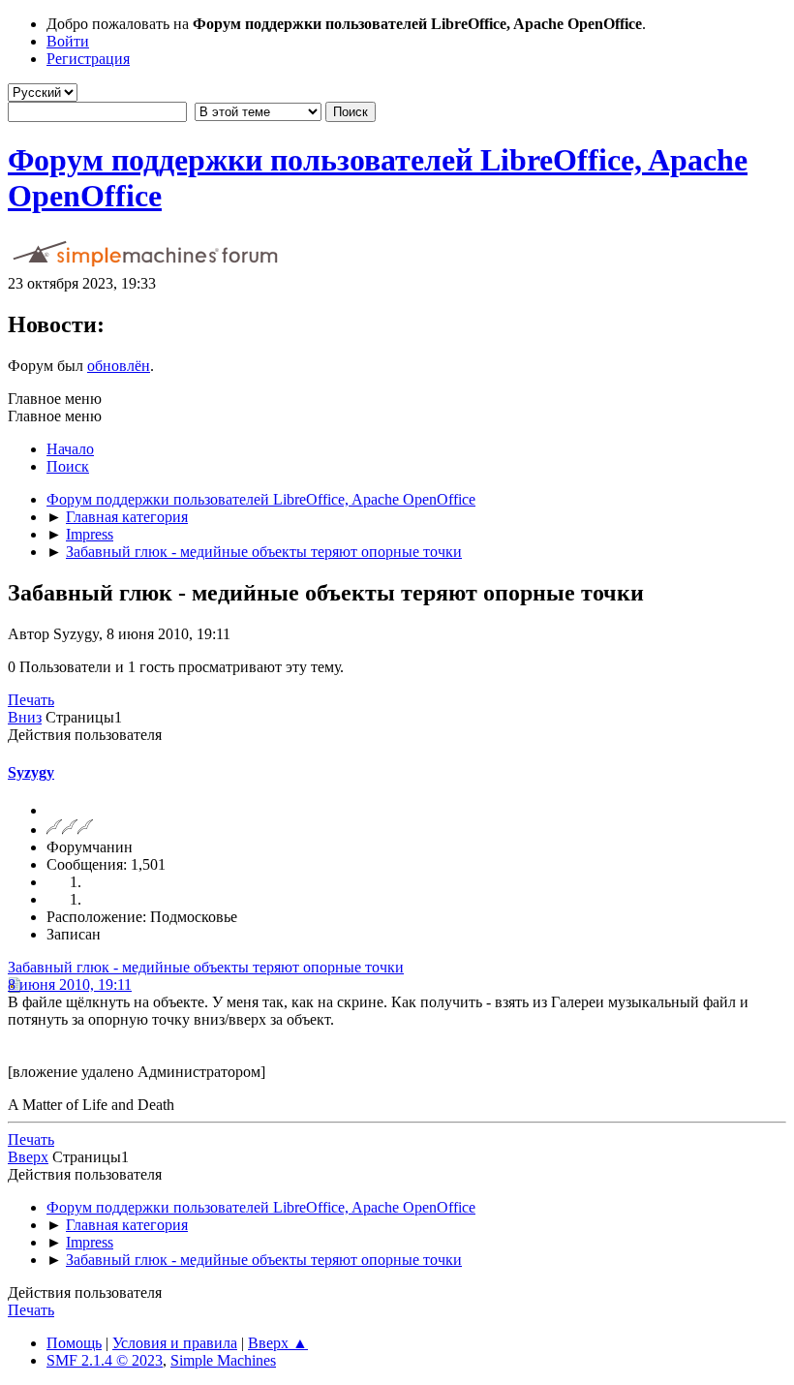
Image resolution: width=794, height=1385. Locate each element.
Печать (31, 700)
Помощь (74, 1343)
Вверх (28, 1157)
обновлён (118, 365)
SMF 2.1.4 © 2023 (104, 1360)
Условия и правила (174, 1343)
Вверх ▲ (278, 1343)
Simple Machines (223, 1360)
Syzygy (31, 772)
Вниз (25, 717)
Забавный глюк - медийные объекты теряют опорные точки (206, 967)
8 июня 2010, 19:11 (70, 984)
